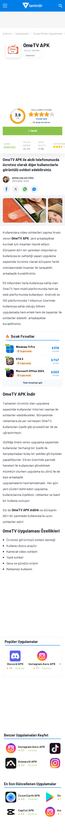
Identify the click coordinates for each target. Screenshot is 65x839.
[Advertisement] (32, 83)
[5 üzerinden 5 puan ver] (52, 114)
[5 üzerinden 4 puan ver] (46, 114)
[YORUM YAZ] (34, 192)
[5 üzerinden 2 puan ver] (36, 114)
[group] (32, 211)
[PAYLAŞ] (7, 192)
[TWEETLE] (16, 192)
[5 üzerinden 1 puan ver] (31, 114)
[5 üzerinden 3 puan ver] (41, 114)
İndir (32, 130)
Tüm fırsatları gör (32, 382)
